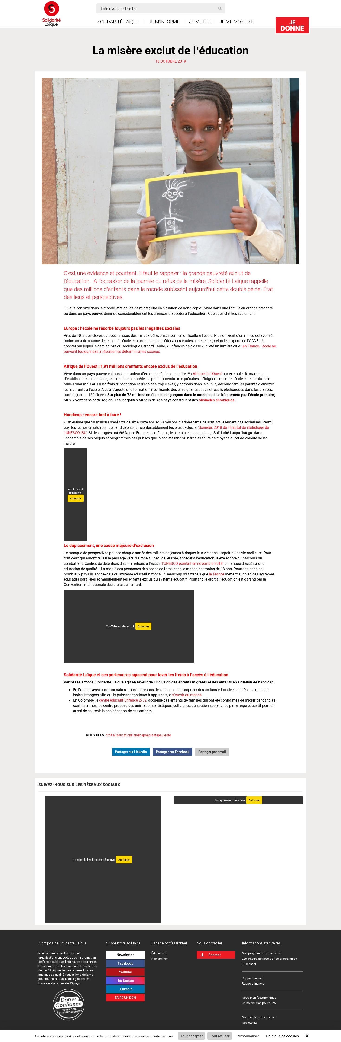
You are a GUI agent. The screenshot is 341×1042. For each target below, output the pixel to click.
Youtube (125, 972)
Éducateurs (159, 953)
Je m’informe (164, 21)
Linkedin (125, 989)
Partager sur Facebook (172, 752)
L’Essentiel (249, 964)
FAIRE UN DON (125, 998)
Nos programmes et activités (261, 953)
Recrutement (159, 958)
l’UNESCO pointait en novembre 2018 (192, 563)
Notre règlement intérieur (259, 1017)
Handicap (138, 735)
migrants (151, 735)
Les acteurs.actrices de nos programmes (269, 958)
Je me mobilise (236, 21)
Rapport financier (253, 983)
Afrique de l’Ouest (207, 373)
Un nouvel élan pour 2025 (259, 1003)
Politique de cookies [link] (282, 1035)
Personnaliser (248, 1035)
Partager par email (212, 752)
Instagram (125, 980)
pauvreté (164, 735)
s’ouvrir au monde (187, 694)
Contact (214, 955)
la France (216, 574)
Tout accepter (191, 1035)
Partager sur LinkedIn (131, 752)
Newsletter (125, 955)
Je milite (199, 21)
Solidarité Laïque (118, 21)
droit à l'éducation (118, 735)
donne (292, 26)
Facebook (125, 963)
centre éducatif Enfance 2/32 (122, 700)
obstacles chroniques (216, 399)
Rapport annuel (252, 978)
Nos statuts (249, 1022)
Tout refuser (219, 1035)
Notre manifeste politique (259, 997)
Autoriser (75, 498)
